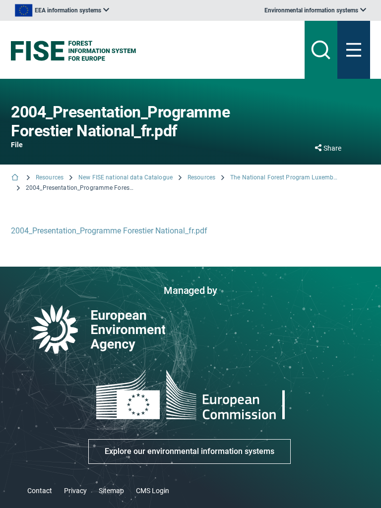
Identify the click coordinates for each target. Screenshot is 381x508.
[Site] (128, 51)
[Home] (16, 178)
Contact (39, 491)
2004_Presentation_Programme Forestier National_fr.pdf (109, 230)
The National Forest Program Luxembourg (284, 177)
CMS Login (152, 491)
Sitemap (111, 491)
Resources (50, 177)
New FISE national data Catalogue (125, 177)
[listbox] (62, 10)
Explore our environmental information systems (189, 451)
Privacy (75, 491)
